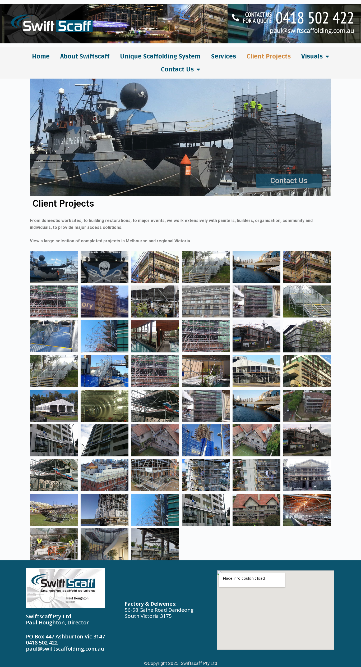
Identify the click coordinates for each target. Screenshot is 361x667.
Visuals (312, 56)
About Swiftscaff (84, 56)
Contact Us (177, 69)
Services (223, 56)
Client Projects (269, 56)
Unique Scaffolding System (160, 56)
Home (41, 56)
